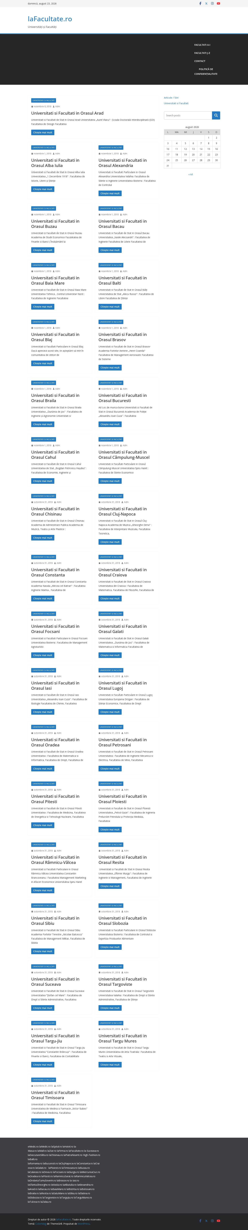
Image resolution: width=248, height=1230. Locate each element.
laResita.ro (45, 1193)
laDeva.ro (47, 1172)
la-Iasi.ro (74, 1180)
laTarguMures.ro (83, 1197)
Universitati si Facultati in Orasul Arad (67, 113)
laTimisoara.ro (69, 1167)
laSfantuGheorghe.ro (39, 1184)
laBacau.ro (44, 1189)
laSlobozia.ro (35, 1197)
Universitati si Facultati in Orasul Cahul (55, 454)
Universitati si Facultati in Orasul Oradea (55, 742)
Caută (216, 115)
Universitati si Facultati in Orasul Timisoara (55, 1095)
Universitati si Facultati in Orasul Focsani (55, 628)
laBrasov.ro (63, 1180)
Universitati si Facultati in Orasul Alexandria (123, 162)
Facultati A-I (202, 44)
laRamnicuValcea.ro (84, 1176)
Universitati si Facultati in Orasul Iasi (55, 685)
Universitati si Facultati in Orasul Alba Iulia (55, 162)
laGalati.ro (40, 1167)
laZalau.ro (45, 1201)
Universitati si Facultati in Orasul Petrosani (123, 742)
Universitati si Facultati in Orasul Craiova (123, 572)
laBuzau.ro (84, 1167)
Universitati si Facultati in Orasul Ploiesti (123, 798)
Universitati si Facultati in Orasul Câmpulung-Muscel (124, 454)
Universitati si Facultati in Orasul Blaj (55, 337)
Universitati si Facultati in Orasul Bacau (123, 223)
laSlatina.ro (84, 1193)
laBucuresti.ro (50, 1163)
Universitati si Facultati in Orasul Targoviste (123, 981)
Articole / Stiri (171, 97)
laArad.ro (33, 1189)
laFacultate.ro (50, 18)
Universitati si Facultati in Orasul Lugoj (123, 685)
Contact (199, 61)
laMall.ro (42, 1150)
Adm (57, 106)
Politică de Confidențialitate (205, 71)
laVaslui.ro (57, 1184)
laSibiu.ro (72, 1193)
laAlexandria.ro (85, 1184)
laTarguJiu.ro (67, 1197)
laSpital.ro (56, 1146)
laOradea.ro (34, 1176)
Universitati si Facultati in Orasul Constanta (55, 572)
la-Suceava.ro (91, 1150)
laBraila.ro (33, 1193)
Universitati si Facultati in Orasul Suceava (55, 981)
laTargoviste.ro (51, 1197)
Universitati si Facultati (44, 100)
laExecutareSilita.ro (38, 1155)
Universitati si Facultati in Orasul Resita (123, 859)
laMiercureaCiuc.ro (90, 1172)
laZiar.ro (51, 1150)
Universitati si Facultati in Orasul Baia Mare (55, 280)
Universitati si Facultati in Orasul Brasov (123, 337)
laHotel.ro (68, 1146)
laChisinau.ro (56, 1155)
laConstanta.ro (85, 1163)
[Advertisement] (110, 59)
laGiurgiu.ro (73, 1172)
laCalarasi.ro (34, 1172)
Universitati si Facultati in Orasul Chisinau (55, 511)
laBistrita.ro (73, 1189)
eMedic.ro (33, 1146)
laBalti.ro (32, 1159)
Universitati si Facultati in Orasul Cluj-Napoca (123, 511)
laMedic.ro (45, 1146)
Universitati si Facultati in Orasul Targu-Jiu (55, 1038)
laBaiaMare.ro (58, 1189)
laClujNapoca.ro (67, 1163)
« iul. (190, 174)
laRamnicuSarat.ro (63, 1176)
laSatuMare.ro (59, 1193)
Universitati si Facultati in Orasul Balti (123, 280)
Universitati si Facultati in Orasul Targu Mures (123, 1038)
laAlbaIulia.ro (70, 1184)
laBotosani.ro (87, 1189)
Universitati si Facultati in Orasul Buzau (55, 223)
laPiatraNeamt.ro (73, 1155)
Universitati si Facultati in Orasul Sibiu (55, 920)
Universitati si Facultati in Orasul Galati (123, 628)
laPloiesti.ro (54, 1167)
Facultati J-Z (202, 53)
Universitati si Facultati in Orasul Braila (55, 397)
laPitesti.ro (47, 1176)
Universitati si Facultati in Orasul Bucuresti (123, 397)
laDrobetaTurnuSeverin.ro (42, 1180)
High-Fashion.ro (91, 1155)
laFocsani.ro (59, 1172)
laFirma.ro (62, 1150)
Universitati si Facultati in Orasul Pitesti (55, 798)
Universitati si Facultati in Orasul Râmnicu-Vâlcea (55, 859)
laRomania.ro (35, 1163)
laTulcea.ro (34, 1201)
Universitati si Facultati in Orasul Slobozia (123, 920)
